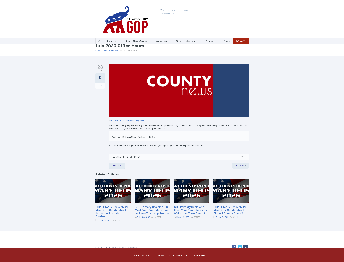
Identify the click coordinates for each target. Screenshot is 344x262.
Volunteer (161, 41)
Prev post (117, 165)
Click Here (198, 255)
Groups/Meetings (186, 41)
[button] (339, 251)
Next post (239, 165)
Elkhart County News (110, 50)
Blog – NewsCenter (136, 41)
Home (97, 50)
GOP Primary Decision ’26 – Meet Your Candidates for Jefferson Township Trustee (113, 211)
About (110, 41)
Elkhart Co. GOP (117, 120)
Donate (240, 41)
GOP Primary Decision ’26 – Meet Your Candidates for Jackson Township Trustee (152, 210)
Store (227, 41)
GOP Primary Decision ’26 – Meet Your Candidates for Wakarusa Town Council (191, 210)
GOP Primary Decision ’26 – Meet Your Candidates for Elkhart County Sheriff (231, 210)
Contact (209, 41)
